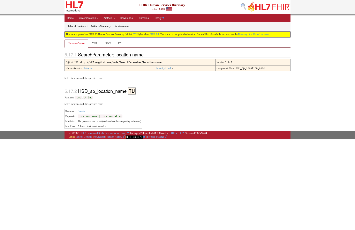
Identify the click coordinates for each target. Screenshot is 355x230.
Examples (143, 18)
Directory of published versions (253, 34)
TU (132, 91)
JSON (108, 43)
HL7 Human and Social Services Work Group (103, 133)
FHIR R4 (154, 34)
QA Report (99, 136)
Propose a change (155, 136)
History (157, 18)
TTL (120, 43)
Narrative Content (76, 43)
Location (82, 111)
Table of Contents (83, 136)
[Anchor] (147, 54)
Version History (114, 136)
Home (70, 18)
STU (135, 34)
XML (95, 43)
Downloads (126, 18)
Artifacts (108, 18)
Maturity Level (163, 68)
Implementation (88, 18)
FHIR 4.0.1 (175, 133)
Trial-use (88, 68)
